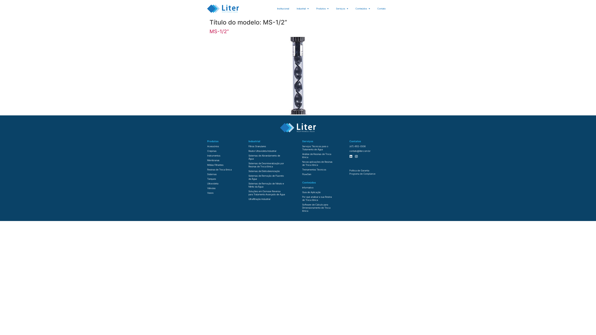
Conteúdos (361, 8)
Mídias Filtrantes (215, 164)
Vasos (210, 192)
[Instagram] (356, 156)
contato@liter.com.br (359, 151)
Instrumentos (213, 155)
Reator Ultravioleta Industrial (262, 151)
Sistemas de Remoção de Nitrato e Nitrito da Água (266, 185)
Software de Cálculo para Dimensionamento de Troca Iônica (316, 207)
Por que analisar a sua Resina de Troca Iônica (317, 198)
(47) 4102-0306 (357, 146)
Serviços (340, 8)
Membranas (213, 160)
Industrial (301, 8)
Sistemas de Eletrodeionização (264, 171)
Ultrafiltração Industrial (259, 199)
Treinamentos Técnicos (314, 169)
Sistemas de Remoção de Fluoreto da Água (266, 177)
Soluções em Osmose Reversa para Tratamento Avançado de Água (266, 193)
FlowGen (306, 174)
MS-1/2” (219, 31)
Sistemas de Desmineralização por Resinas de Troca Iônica (266, 165)
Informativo (308, 187)
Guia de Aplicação (311, 192)
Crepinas (211, 151)
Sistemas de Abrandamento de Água (264, 157)
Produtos (321, 8)
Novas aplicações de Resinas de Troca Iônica (317, 163)
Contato (381, 8)
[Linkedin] (350, 156)
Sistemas (212, 174)
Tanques (211, 178)
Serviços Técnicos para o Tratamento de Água (315, 148)
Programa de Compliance (362, 173)
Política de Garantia (359, 170)
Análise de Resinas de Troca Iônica (316, 156)
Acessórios (213, 146)
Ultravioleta (212, 183)
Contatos (355, 141)
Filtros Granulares (257, 146)
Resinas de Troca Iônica (219, 169)
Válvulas (211, 188)
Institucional (283, 8)
